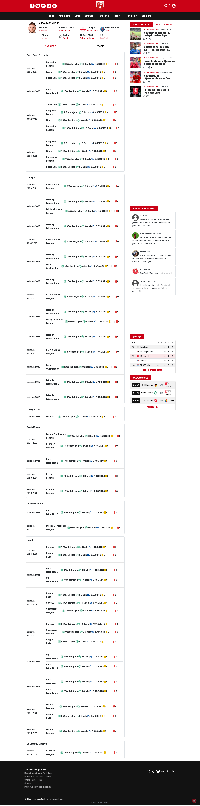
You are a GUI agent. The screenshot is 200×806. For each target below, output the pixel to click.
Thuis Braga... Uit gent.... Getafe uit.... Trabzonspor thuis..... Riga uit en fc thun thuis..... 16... (152, 288)
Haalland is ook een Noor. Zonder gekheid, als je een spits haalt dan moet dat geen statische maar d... (151, 222)
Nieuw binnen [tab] (164, 24)
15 (146, 82)
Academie (105, 16)
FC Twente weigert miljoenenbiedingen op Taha (156, 77)
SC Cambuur (147, 385)
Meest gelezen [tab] (141, 24)
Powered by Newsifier (100, 802)
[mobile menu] (25, 6)
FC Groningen (147, 393)
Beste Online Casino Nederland (38, 773)
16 (146, 67)
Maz (142, 216)
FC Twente (148, 400)
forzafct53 (145, 281)
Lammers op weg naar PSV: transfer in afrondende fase (156, 48)
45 (152, 39)
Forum (117, 16)
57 (146, 53)
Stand (78, 16)
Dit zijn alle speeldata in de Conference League (156, 91)
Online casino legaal (33, 780)
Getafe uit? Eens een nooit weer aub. (156, 273)
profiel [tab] (101, 46)
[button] (166, 6)
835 (147, 39)
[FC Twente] (155, 400)
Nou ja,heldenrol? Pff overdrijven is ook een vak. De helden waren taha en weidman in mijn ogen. (151, 258)
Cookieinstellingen (55, 799)
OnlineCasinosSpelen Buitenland (38, 776)
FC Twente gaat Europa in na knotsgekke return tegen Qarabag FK (156, 34)
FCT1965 (144, 269)
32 (151, 96)
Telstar (171, 400)
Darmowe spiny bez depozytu (37, 787)
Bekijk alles (152, 407)
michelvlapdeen (148, 233)
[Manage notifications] (194, 801)
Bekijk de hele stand (152, 370)
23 (152, 82)
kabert (143, 251)
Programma (64, 16)
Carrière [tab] (50, 46)
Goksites (28, 783)
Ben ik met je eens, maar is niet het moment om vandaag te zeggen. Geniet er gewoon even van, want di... (151, 240)
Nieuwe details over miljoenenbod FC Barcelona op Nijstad (159, 62)
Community (132, 16)
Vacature (146, 16)
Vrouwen (89, 16)
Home (51, 16)
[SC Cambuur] (155, 385)
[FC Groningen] (155, 393)
